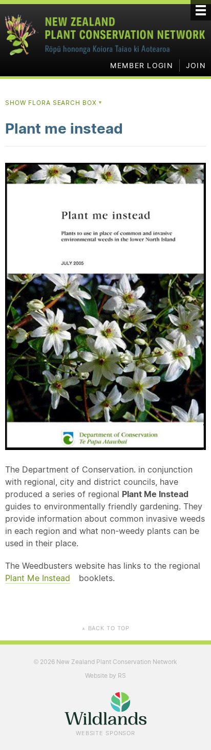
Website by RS (105, 675)
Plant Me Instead (37, 578)
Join (196, 65)
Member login (141, 65)
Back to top (105, 628)
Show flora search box (54, 102)
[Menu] (201, 10)
